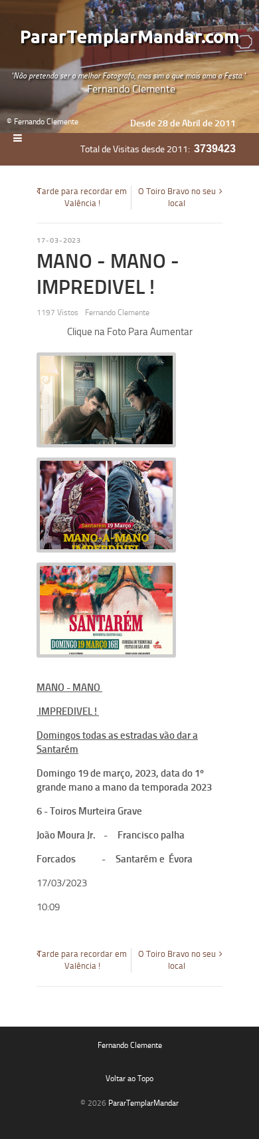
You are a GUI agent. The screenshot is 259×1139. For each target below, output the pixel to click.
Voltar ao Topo (129, 1078)
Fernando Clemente (130, 1045)
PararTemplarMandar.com (130, 37)
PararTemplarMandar (143, 1103)
